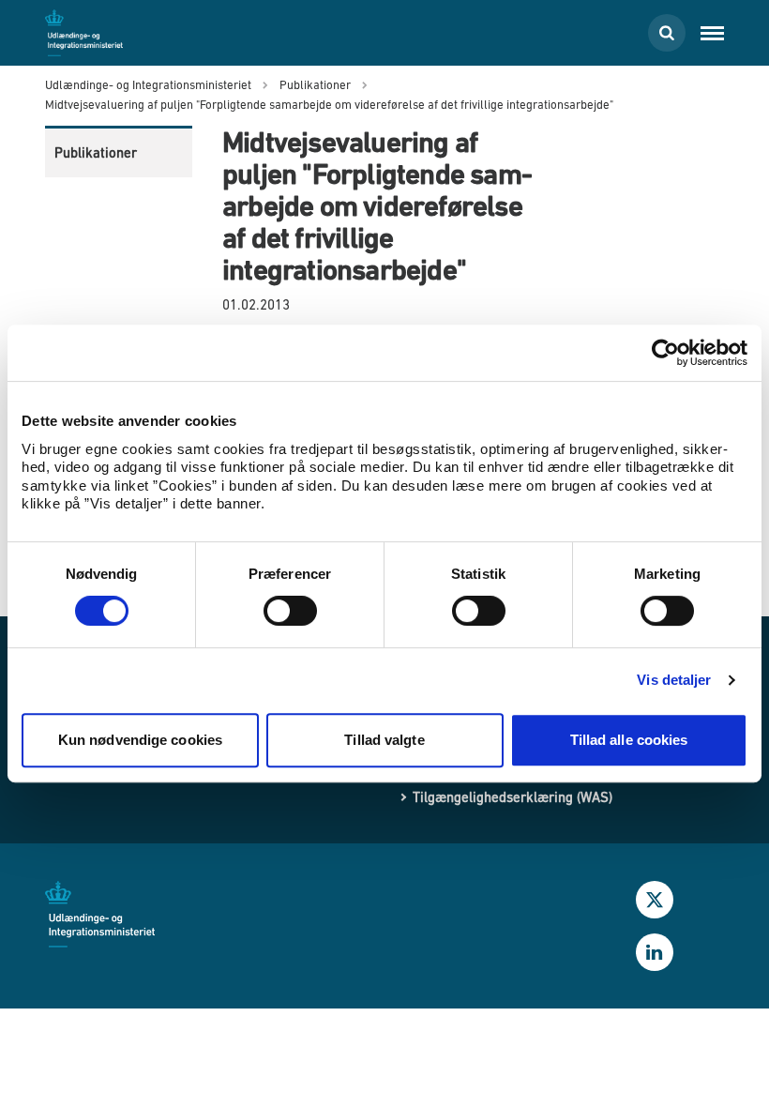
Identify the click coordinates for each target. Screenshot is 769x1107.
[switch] (290, 611)
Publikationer (95, 152)
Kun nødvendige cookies (140, 740)
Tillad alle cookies (629, 740)
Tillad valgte (384, 740)
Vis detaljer (674, 680)
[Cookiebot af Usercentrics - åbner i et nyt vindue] (665, 353)
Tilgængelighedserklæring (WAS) (512, 797)
